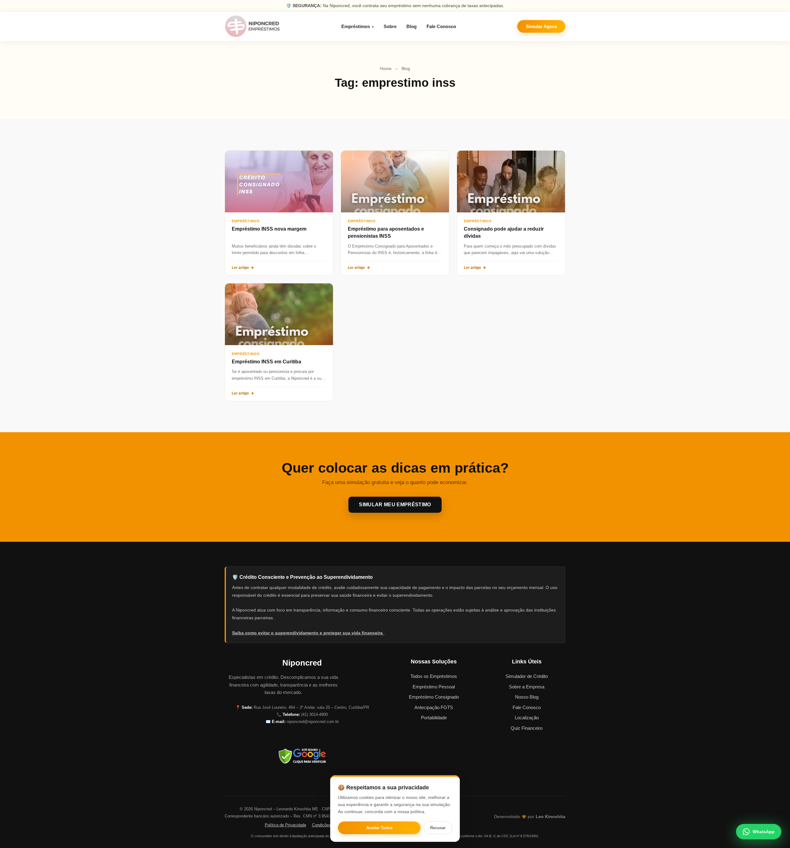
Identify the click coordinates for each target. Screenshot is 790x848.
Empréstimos (355, 26)
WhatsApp (764, 831)
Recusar (438, 827)
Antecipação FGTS (433, 707)
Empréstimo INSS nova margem (269, 229)
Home (386, 68)
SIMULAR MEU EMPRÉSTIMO (395, 504)
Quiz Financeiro (527, 728)
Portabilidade (434, 717)
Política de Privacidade (285, 825)
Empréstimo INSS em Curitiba (266, 361)
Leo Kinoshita (550, 816)
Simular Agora (541, 26)
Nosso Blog (526, 697)
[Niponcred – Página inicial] (252, 26)
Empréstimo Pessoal (434, 686)
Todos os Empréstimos (433, 676)
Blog (411, 26)
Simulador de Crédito (526, 676)
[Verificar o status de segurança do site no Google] (302, 756)
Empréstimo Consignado (434, 697)
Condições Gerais (328, 825)
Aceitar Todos (379, 827)
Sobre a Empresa (526, 686)
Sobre (390, 26)
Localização (527, 717)
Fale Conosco (441, 26)
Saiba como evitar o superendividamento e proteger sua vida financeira (308, 632)
